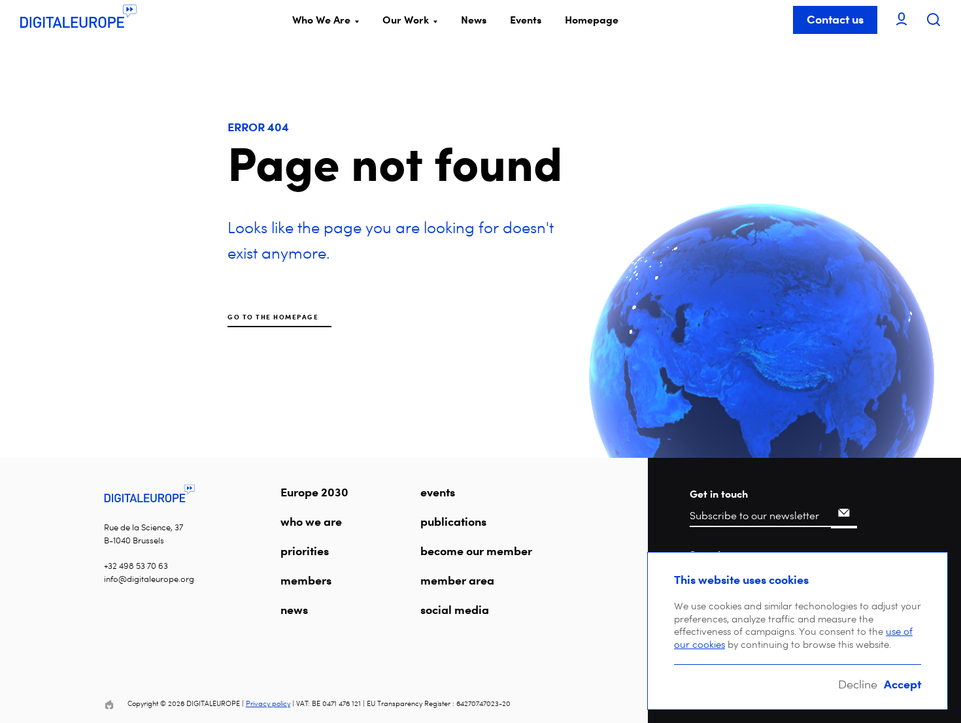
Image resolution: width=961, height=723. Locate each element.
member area (457, 580)
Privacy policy (268, 703)
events (437, 492)
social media (454, 609)
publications (453, 521)
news (294, 609)
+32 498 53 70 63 (136, 566)
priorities (304, 550)
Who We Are (321, 19)
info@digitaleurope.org (149, 579)
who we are (311, 521)
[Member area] (901, 20)
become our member (476, 550)
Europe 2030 (314, 492)
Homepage (591, 19)
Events (525, 19)
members (305, 580)
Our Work (405, 19)
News (473, 19)
